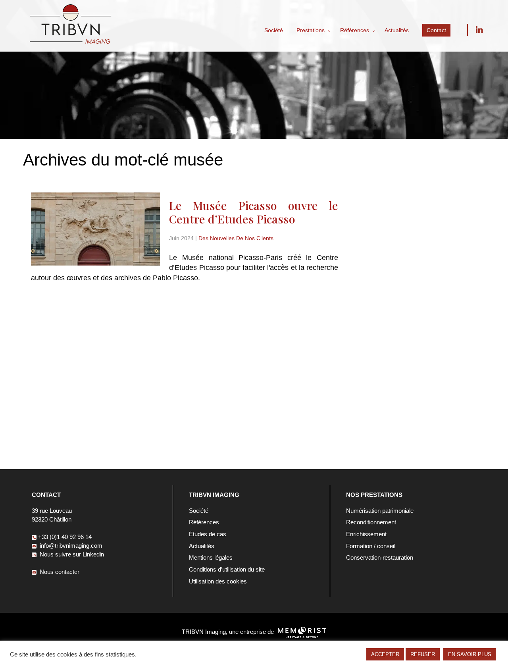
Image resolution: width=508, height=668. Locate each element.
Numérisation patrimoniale (380, 510)
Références (354, 30)
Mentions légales (211, 557)
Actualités (397, 30)
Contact (436, 30)
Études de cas (207, 534)
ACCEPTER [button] (385, 654)
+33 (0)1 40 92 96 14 (65, 536)
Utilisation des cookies (218, 581)
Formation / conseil (370, 546)
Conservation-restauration (379, 557)
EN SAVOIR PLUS (469, 654)
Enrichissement (366, 534)
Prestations (310, 30)
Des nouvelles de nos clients (235, 238)
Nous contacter (58, 571)
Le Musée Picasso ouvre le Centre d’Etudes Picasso (253, 212)
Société (273, 30)
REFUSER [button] (422, 654)
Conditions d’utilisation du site (227, 569)
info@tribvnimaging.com (70, 545)
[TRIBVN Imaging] (70, 41)
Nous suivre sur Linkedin (479, 30)
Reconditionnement (371, 522)
